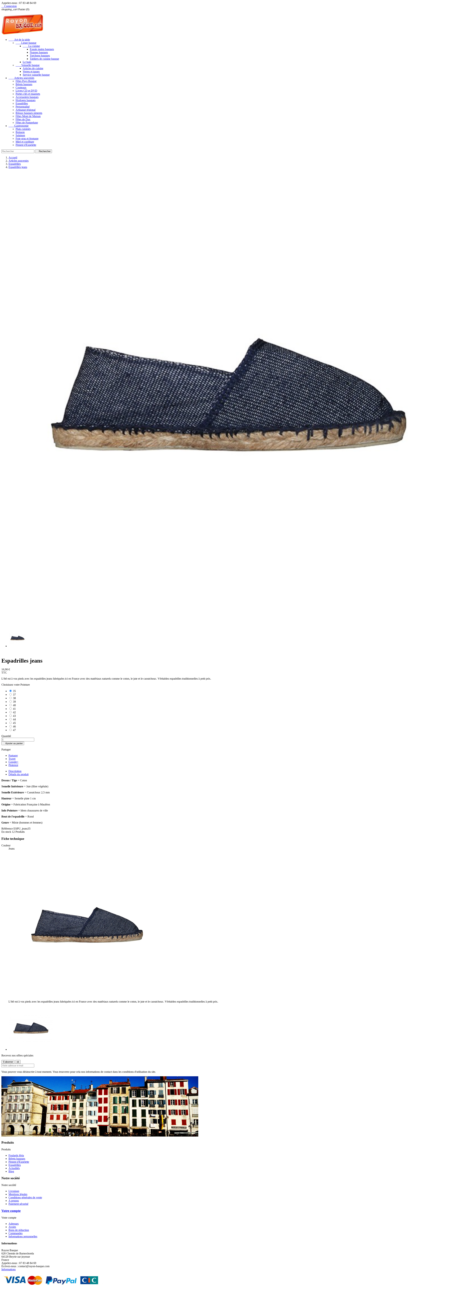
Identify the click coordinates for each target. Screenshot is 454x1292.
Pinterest (13, 765)
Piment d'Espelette (26, 144)
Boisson (20, 132)
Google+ (13, 761)
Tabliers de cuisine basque (44, 58)
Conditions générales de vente (25, 1197)
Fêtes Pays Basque (26, 81)
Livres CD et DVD (26, 90)
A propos (14, 1200)
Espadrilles (22, 103)
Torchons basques (40, 55)
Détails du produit (19, 774)
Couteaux (21, 87)
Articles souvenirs (21, 77)
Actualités (14, 1168)
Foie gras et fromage (27, 138)
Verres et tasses (31, 71)
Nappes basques (39, 52)
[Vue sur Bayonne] (99, 1135)
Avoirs (12, 1226)
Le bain (27, 61)
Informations (8, 1269)
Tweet (12, 758)
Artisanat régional (25, 109)
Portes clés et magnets (28, 93)
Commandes (16, 1233)
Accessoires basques (27, 97)
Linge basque (26, 42)
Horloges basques (25, 100)
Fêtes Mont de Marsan (28, 116)
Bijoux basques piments (29, 113)
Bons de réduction (19, 1230)
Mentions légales (18, 1194)
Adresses (14, 1223)
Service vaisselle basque (36, 74)
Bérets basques (24, 84)
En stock (6, 831)
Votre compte (11, 1211)
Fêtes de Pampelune (27, 122)
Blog (11, 1171)
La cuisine (31, 46)
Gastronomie (19, 125)
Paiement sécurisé (18, 1203)
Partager (13, 755)
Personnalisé (23, 106)
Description (15, 771)
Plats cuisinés (23, 128)
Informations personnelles (23, 1236)
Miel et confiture (25, 141)
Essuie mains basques (42, 49)
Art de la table (19, 39)
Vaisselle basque (28, 65)
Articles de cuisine (33, 68)
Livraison (14, 1191)
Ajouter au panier (13, 743)
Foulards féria (16, 1155)
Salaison (20, 135)
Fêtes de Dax (23, 119)
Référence (7, 828)
